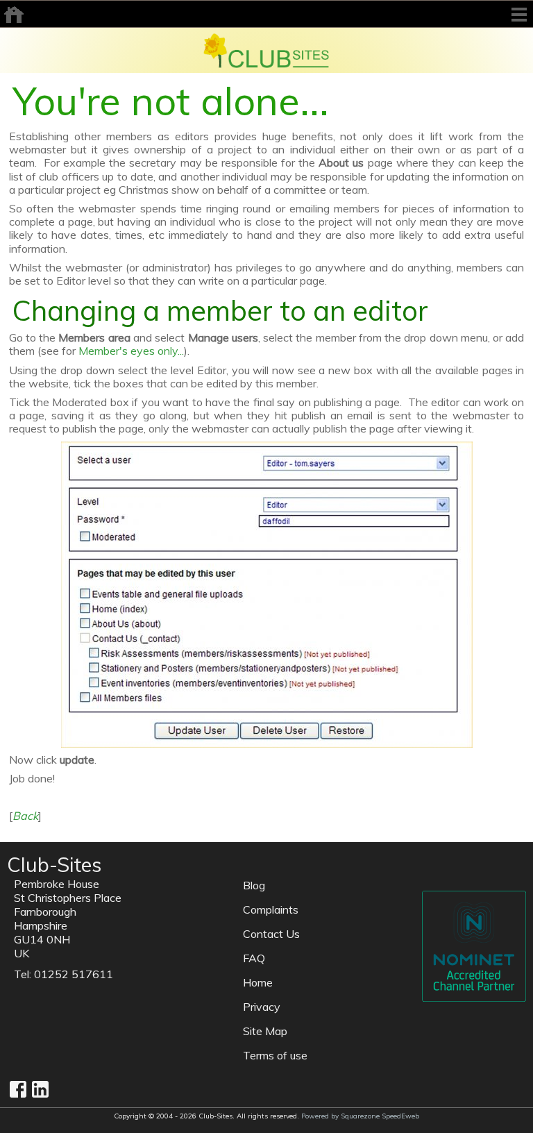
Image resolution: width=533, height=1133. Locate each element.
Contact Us (271, 934)
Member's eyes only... (131, 351)
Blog (254, 885)
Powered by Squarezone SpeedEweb (360, 1116)
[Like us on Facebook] (18, 1089)
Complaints (270, 909)
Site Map (265, 1031)
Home (258, 982)
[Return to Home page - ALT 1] (266, 49)
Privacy (261, 1007)
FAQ (254, 958)
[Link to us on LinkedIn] (40, 1089)
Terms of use (275, 1055)
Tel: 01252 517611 (63, 974)
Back (25, 816)
